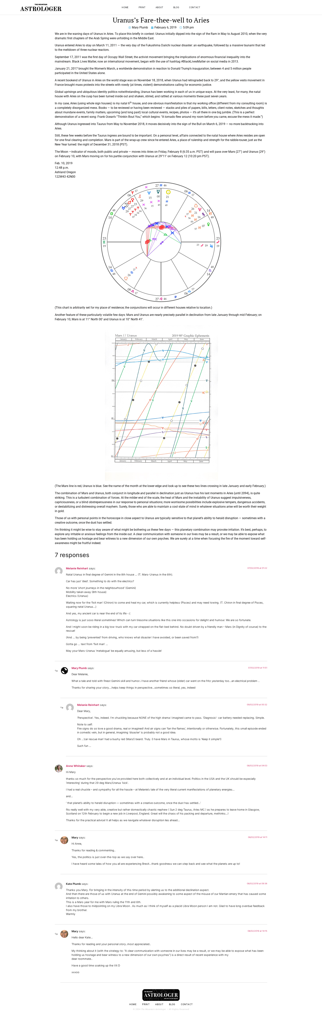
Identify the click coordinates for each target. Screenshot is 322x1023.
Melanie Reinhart (77, 568)
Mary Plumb (79, 668)
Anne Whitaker (76, 765)
